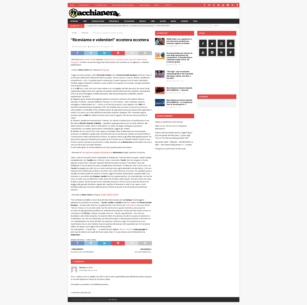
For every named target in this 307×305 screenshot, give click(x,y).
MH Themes (113, 300)
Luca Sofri (85, 152)
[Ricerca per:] (224, 26)
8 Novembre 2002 (80, 46)
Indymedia (130, 205)
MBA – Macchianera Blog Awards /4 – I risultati (173, 145)
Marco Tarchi (125, 229)
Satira (163, 21)
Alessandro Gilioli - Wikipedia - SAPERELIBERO (173, 142)
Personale (114, 21)
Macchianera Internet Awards (123, 5)
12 (181, 64)
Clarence (106, 70)
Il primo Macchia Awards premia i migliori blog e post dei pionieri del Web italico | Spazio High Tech (173, 135)
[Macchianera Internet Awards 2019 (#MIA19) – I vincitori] (160, 90)
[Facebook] (204, 5)
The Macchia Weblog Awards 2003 (175, 138)
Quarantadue (84, 5)
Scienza (184, 21)
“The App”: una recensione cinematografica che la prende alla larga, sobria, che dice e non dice (179, 74)
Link (85, 21)
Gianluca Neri (95, 46)
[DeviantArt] (237, 5)
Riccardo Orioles (89, 59)
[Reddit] (228, 5)
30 (180, 107)
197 (181, 46)
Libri (153, 21)
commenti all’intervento (101, 152)
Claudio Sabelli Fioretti (109, 195)
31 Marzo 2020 (172, 64)
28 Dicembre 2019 (174, 81)
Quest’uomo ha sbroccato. (176, 148)
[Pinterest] (218, 5)
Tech (195, 21)
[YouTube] (223, 5)
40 (184, 93)
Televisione (129, 21)
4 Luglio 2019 (172, 107)
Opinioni (74, 21)
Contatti (168, 5)
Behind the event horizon (173, 122)
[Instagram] (214, 5)
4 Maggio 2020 (172, 46)
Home (72, 5)
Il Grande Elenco (101, 5)
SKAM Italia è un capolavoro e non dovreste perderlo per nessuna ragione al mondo (179, 41)
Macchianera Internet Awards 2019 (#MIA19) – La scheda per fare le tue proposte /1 (179, 102)
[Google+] (232, 5)
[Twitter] (209, 5)
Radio (156, 5)
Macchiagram (145, 5)
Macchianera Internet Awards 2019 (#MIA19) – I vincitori (179, 89)
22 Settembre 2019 (174, 93)
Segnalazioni (98, 21)
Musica (142, 21)
